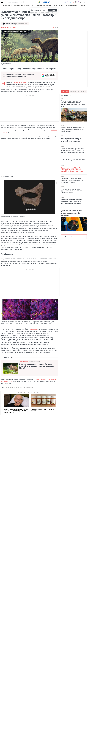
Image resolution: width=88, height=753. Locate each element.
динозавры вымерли (20, 82)
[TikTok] (81, 2)
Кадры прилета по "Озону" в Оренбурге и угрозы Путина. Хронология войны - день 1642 (72, 169)
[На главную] (44, 2)
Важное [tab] (83, 91)
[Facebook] (65, 2)
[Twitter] (76, 2)
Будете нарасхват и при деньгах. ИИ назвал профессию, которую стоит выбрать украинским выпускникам (73, 150)
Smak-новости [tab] (74, 91)
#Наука (16, 387)
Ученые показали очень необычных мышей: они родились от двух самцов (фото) (36, 366)
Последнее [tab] (65, 91)
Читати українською (8, 27)
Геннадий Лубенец (10, 23)
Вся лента (64, 95)
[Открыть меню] (2, 2)
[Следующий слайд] (86, 6)
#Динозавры (9, 387)
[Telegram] (70, 2)
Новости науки (23, 361)
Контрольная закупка (43, 6)
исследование (34, 329)
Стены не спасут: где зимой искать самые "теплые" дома (73, 160)
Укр (85, 2)
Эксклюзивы (58, 6)
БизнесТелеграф (71, 6)
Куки (43, 10)
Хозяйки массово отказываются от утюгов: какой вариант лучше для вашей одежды (72, 129)
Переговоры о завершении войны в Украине (18, 6)
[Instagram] (78, 2)
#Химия (22, 387)
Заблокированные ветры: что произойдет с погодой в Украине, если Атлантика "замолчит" (72, 140)
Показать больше (71, 237)
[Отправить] (22, 2)
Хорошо (52, 10)
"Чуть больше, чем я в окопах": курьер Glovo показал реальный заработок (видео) (71, 190)
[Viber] (67, 2)
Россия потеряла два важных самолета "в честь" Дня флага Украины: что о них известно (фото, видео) (73, 103)
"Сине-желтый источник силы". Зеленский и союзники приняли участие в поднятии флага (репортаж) (72, 212)
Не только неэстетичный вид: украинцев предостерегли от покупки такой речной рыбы (71, 201)
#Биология (29, 387)
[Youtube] (73, 2)
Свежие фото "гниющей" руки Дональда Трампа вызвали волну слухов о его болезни (72, 180)
